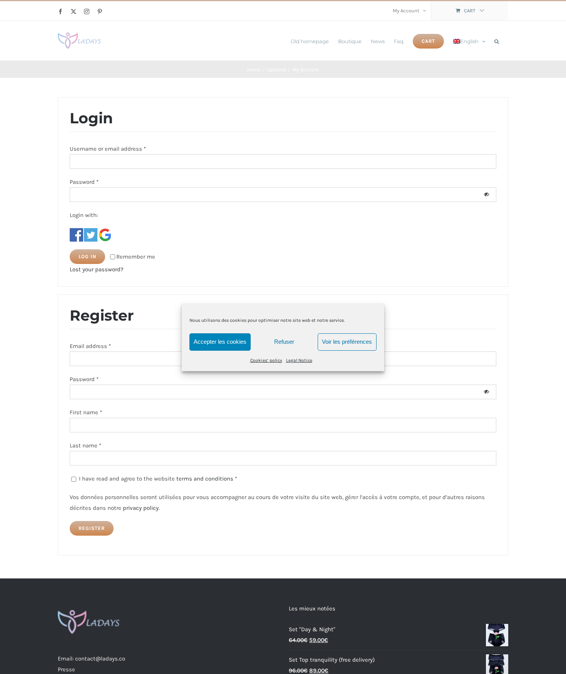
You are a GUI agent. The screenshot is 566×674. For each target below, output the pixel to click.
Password (84, 181)
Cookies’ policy (266, 360)
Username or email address (108, 148)
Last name (85, 445)
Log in (87, 256)
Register (92, 528)
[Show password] (486, 194)
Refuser (284, 341)
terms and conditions (204, 478)
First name (86, 412)
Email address (90, 346)
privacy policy (141, 507)
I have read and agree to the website (157, 478)
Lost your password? (96, 269)
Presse (66, 669)
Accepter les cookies (220, 341)
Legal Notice (299, 360)
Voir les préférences (347, 341)
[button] (496, 41)
